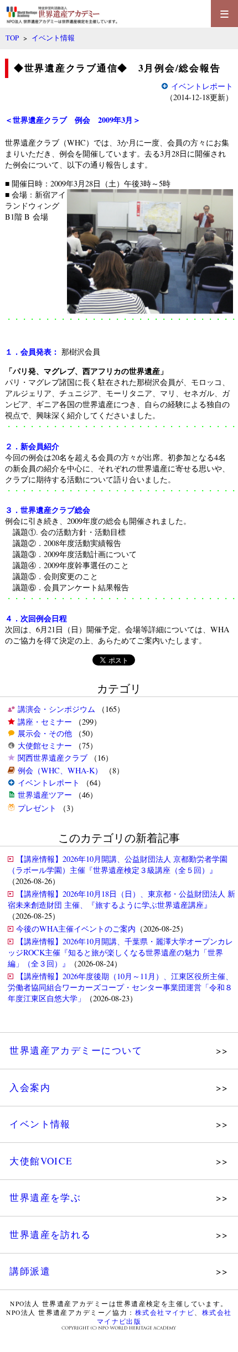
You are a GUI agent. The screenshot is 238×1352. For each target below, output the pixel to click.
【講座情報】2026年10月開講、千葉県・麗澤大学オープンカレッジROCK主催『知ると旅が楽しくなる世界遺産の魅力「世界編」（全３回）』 (120, 952)
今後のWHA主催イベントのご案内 (76, 928)
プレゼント (37, 808)
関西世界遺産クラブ (52, 757)
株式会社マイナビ (165, 1312)
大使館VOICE (41, 1161)
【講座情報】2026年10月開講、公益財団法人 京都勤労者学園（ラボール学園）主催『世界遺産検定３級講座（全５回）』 (117, 864)
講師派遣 (29, 1271)
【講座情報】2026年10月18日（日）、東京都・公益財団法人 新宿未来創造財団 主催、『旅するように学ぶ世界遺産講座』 (121, 899)
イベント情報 (53, 38)
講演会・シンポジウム (56, 709)
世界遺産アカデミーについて (75, 1050)
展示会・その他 (45, 733)
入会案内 (29, 1087)
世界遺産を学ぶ (45, 1197)
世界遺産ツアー (45, 794)
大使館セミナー (45, 745)
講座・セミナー (45, 721)
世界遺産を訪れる (50, 1234)
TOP (12, 38)
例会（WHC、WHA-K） (60, 770)
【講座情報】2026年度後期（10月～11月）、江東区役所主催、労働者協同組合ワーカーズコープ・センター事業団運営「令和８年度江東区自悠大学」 (120, 987)
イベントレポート (49, 782)
